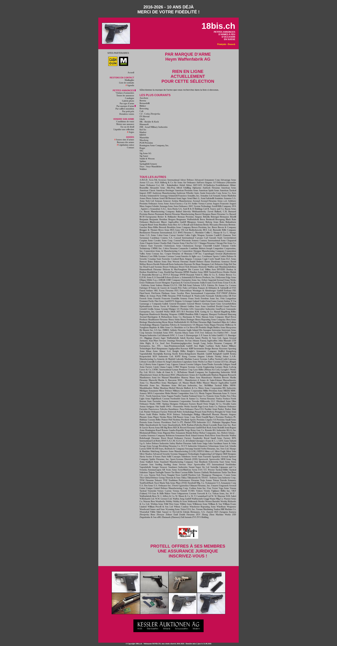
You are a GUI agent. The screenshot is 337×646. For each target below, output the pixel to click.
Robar (196, 433)
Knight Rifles (179, 351)
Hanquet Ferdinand (218, 314)
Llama (163, 367)
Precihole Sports (188, 419)
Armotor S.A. (230, 198)
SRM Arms (226, 459)
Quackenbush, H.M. (177, 425)
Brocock (162, 227)
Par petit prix (128, 111)
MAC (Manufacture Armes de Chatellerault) (191, 375)
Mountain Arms (220, 393)
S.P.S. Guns (224, 441)
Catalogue (130, 98)
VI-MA (191, 491)
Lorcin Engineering (205, 367)
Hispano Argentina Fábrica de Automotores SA (173, 325)
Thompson (206, 475)
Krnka (233, 354)
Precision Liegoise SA (206, 419)
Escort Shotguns (162, 282)
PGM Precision (146, 143)
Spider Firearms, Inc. (159, 459)
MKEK (226, 390)
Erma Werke (230, 280)
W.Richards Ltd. (147, 499)
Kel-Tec (143, 129)
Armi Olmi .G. (193, 198)
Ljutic (156, 367)
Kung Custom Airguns (193, 356)
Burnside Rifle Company (224, 230)
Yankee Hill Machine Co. (225, 509)
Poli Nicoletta (174, 419)
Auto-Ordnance (180, 206)
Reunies (208, 430)
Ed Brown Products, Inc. (203, 277)
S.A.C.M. (171, 441)
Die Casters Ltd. (196, 269)
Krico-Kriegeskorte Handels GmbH (195, 354)
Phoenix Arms (146, 417)
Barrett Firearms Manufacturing (179, 214)
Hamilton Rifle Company (196, 314)
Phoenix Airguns (228, 414)
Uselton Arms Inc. (197, 488)
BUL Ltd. (207, 230)
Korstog (167, 354)
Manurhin (144, 137)
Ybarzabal (144, 512)
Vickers (199, 491)
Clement (225, 246)
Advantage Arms (228, 180)
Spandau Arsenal (220, 456)
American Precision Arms (186, 190)
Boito (222, 222)
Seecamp (189, 448)
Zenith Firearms (187, 514)
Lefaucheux (176, 362)
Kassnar (184, 348)
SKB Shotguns (229, 454)
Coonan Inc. (158, 253)
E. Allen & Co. (208, 275)
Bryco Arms (163, 230)
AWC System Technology (199, 206)
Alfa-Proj (171, 188)
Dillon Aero (210, 269)
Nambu (177, 396)
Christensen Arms (172, 246)
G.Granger (187, 301)
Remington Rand (153, 430)
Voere (173, 493)
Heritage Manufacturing (150, 322)
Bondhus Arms (166, 224)
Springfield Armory (148, 164)
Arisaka (143, 195)
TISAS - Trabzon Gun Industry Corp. (218, 477)
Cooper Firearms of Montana (178, 253)
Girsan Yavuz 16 (161, 306)
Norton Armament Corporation (176, 401)
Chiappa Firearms (207, 243)
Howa (192, 327)
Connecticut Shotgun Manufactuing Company (203, 251)
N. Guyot (232, 393)
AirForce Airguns (204, 182)
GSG (191, 309)
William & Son (215, 504)
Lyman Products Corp (182, 369)
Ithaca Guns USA (190, 333)
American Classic (147, 190)
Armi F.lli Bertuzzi (167, 198)
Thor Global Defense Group (152, 477)
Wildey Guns (186, 504)
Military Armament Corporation (187, 390)
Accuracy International (168, 180)
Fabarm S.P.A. (199, 285)
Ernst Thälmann (147, 282)
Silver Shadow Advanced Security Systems (159, 454)
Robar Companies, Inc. (210, 433)
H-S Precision (187, 311)
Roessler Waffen (228, 435)
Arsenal (196, 201)
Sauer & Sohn (229, 443)
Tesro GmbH (181, 475)
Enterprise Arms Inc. (191, 280)
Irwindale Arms (160, 333)
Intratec (148, 333)
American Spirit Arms (209, 190)
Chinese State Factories (151, 246)
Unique (149, 488)
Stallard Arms (152, 462)
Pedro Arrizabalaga (185, 412)
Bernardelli (145, 103)
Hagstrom (144, 314)
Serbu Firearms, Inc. (210, 448)
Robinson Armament (175, 435)
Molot (167, 393)
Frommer (144, 301)
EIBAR (162, 280)
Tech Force (161, 475)
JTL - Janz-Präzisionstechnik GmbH (175, 346)
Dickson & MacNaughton (175, 269)
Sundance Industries (178, 467)
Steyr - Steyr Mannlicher (151, 166)
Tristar (216, 480)
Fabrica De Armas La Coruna (221, 285)
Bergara (172, 219)
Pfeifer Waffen (159, 414)
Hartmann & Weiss (192, 317)
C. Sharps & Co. (218, 232)
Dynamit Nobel (193, 275)
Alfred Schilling (183, 188)
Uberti (175, 485)
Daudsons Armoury (220, 261)
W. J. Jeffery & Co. (166, 496)
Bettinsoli (210, 219)
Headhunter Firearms (158, 319)
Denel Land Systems (152, 267)
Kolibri (221, 351)
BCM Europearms (148, 217)
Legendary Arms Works (193, 362)
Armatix (216, 195)
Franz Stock (194, 298)
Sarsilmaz (217, 443)
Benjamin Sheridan (158, 219)
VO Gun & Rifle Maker (159, 493)
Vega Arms (224, 488)
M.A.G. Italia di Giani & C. (162, 372)
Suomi (191, 467)
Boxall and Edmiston (193, 224)
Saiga (205, 443)
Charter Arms (178, 243)
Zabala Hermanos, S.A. (194, 512)
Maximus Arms (169, 385)
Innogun (207, 330)
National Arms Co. (197, 396)
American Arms (228, 188)
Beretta (143, 100)
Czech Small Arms (216, 259)
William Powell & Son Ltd (160, 506)
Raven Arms (154, 427)
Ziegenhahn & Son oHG (150, 517)
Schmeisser (203, 446)
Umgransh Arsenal (227, 485)
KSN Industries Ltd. (163, 356)
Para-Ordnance (187, 409)
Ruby (158, 441)
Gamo (214, 301)
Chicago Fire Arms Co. (226, 243)
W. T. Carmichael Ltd (201, 496)
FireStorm (155, 293)
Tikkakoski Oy (194, 477)
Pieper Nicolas (159, 417)
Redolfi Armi (223, 427)
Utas (209, 488)
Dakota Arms (160, 261)
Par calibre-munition (125, 109)
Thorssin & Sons (173, 477)
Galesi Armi (205, 301)
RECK (176, 427)
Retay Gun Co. (197, 430)
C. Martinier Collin (201, 232)
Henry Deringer (187, 319)
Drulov (226, 272)
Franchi (156, 298)
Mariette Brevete (221, 377)
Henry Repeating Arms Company (210, 319)
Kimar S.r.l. (165, 351)
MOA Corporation (155, 393)
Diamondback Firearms (150, 269)
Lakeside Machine (184, 359)
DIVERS (221, 269)
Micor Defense (165, 390)
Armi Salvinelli (207, 198)
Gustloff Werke (163, 311)
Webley (169, 501)
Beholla (206, 217)
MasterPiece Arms (158, 383)
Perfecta (210, 412)
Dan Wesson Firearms (178, 261)
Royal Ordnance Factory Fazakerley (185, 438)
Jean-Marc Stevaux (157, 340)
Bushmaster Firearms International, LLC (158, 232)
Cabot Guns (162, 235)
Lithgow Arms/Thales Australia (208, 364)
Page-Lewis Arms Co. (208, 406)
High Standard (214, 322)
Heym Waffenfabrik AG (179, 322)
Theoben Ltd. (194, 475)
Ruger (142, 148)
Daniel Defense (196, 261)
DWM (182, 275)
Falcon (194, 288)
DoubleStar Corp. (155, 272)
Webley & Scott (180, 501)
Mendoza (164, 388)
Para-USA (199, 409)
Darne (207, 261)
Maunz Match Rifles (192, 383)
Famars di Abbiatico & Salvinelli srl (215, 288)
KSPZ (177, 356)
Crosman (197, 259)
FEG (176, 290)
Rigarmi (166, 433)
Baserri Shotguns (203, 214)
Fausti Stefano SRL (149, 290)
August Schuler (152, 206)
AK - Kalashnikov (169, 185)
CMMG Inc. (156, 248)
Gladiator (174, 306)
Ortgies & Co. (215, 404)
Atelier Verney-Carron (201, 203)
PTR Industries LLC (201, 422)
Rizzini (189, 433)
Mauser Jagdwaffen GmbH (223, 383)
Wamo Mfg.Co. (216, 499)
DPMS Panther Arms (193, 272)
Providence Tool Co (170, 422)
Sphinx (143, 161)
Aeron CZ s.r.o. (147, 182)
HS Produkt (201, 327)
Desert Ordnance (170, 267)
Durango (175, 275)
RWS (163, 441)
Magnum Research (227, 375)
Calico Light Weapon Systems (199, 235)
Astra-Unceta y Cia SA (180, 203)
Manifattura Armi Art (150, 377)
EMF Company (173, 280)
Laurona (232, 359)
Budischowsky (195, 230)
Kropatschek (145, 356)
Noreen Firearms (207, 398)
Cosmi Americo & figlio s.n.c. (188, 256)
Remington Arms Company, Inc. (154, 145)
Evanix (208, 282)
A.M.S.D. (144, 180)
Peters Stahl (145, 414)
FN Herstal (144, 116)
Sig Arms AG (145, 153)
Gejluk (165, 304)
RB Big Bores (166, 427)
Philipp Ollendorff (202, 414)
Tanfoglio (159, 472)
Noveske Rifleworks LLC (204, 401)
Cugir (205, 259)
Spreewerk (203, 459)
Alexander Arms (157, 188)
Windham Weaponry (226, 506)
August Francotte (221, 203)
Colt (141, 111)
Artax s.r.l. (222, 201)
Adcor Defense (187, 180)
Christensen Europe (192, 246)
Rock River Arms (213, 435)
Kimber (143, 132)
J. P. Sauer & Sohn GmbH (211, 335)
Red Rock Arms (209, 427)
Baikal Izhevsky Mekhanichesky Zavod (194, 211)
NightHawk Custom (160, 398)
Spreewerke (214, 459)
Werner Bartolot (212, 501)
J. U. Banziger (229, 335)
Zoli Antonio (186, 517)
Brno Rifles (153, 227)
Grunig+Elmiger (168, 309)
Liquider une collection (124, 129)
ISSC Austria (175, 333)
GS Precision (183, 309)
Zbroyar (160, 514)
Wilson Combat (181, 506)
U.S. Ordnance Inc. (162, 485)
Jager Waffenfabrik (170, 338)
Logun (169, 367)
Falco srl (187, 288)
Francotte (166, 298)
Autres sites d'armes (124, 139)
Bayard (232, 214)
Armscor (167, 201)
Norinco (226, 398)
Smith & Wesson (147, 158)
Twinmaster (210, 483)
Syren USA (197, 470)
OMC (158, 404)
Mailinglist (130, 80)
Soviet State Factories (201, 456)
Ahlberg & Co (166, 182)
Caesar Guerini (176, 235)
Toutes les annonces (125, 95)
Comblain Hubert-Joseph (200, 248)
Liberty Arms (150, 364)
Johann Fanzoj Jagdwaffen (204, 340)
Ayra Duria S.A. (174, 209)
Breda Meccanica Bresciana (215, 224)
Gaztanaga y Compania (150, 304)
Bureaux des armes (126, 142)
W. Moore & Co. (182, 496)
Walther (143, 169)
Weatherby (160, 501)
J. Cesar (179, 335)
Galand (196, 301)
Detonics (194, 267)
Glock (142, 119)
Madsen (215, 375)
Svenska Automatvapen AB (152, 470)
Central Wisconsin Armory (186, 240)
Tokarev (158, 480)
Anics (196, 193)
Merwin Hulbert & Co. (186, 388)
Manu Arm (194, 377)
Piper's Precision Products (221, 417)
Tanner (167, 472)
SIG (141, 151)
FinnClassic (145, 293)
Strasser (163, 467)
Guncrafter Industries (205, 309)
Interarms (216, 330)
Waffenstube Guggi (200, 499)
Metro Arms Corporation (210, 388)
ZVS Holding (203, 517)
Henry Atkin (174, 319)
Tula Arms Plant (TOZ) (176, 483)
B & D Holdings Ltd (197, 209)
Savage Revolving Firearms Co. (166, 446)
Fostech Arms (146, 298)
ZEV (198, 514)
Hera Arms (231, 319)
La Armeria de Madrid (164, 359)
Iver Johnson (206, 333)
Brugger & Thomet (148, 230)
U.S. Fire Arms (146, 485)
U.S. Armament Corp (226, 483)
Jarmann (144, 340)
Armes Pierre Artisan (149, 198)
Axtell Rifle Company (221, 206)
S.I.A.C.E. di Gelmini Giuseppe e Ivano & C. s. (197, 441)
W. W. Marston (218, 496)
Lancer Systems (200, 359)
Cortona (170, 256)
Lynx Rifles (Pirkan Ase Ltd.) (206, 369)
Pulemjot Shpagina (221, 422)
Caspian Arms (146, 240)
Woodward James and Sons (152, 509)
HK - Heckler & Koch (149, 122)
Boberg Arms (212, 222)
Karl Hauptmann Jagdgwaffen (166, 348)
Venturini (152, 491)
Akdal (182, 185)
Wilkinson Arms (200, 504)
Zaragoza (223, 512)
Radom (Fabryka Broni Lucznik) (202, 425)
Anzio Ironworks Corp (210, 193)
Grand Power (229, 306)
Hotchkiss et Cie (181, 327)
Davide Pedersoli (160, 264)
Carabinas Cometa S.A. (161, 238)
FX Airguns (176, 301)
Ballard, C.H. (220, 211)
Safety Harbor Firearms (180, 443)
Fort (234, 296)
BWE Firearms (185, 232)
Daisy (150, 261)
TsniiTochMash (146, 483)
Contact (131, 147)
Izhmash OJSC (168, 335)
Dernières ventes (127, 114)
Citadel (216, 246)
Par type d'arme (127, 103)
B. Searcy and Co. (215, 209)
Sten (151, 464)
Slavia (142, 456)
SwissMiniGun (184, 470)
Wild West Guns (171, 504)
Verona (176, 491)
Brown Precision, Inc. (201, 227)
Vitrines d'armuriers (125, 93)
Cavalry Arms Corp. (163, 240)
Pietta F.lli (171, 417)
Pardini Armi (211, 409)
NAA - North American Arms (153, 396)
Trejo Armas (206, 480)
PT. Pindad (185, 422)
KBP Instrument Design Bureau (204, 348)
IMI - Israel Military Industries (154, 127)
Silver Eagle (220, 451)
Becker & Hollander (167, 217)
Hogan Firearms (217, 325)
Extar (225, 282)
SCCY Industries (189, 446)
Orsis (205, 404)
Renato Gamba (169, 430)
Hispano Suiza (202, 325)
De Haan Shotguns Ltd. (203, 264)
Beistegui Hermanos (220, 217)
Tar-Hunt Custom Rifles (182, 472)
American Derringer (165, 190)
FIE (234, 290)
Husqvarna (231, 327)
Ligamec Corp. (164, 364)
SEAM (155, 448)
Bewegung (220, 219)
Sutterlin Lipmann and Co (223, 467)
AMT (149, 193)
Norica (219, 398)
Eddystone (220, 277)
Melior (156, 388)
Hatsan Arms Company (213, 317)
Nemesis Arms (212, 396)
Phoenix (215, 414)
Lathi (225, 359)
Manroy (184, 377)
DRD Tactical (210, 272)
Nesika (223, 396)
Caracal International (184, 238)
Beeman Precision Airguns (190, 217)
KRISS (143, 135)
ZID (234, 514)
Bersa (202, 219)
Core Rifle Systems (157, 256)
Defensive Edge (221, 264)
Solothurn (186, 456)
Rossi (163, 438)
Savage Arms (145, 446)
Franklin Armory (179, 298)
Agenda (130, 85)
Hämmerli (144, 124)
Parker (221, 409)
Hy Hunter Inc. (147, 330)
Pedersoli (172, 412)
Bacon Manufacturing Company (159, 211)
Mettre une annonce (125, 124)
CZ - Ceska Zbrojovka (150, 114)
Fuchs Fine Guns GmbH (159, 301)
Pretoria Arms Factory (150, 422)
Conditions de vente (125, 121)
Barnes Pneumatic (156, 214)
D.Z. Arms (231, 259)
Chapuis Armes (152, 243)
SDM (148, 448)
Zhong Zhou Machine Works (216, 514)
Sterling (158, 464)
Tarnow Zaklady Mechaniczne (207, 472)
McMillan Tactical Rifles (216, 385)
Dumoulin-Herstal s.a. (152, 275)
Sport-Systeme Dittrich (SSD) (184, 459)
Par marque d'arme (126, 106)
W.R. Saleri (231, 496)
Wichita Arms (157, 504)
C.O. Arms (151, 235)
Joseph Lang (199, 343)
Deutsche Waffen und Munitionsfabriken (217, 267)
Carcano (199, 238)
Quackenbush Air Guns (156, 425)
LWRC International (161, 369)
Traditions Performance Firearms (183, 480)
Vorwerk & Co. (204, 493)
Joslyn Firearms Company (220, 343)
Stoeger (155, 467)
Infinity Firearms (178, 330)
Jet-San (188, 340)
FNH (179, 296)
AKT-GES (197, 185)
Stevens (182, 464)
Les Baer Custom (212, 362)
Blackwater (155, 222)
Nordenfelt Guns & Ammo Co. (184, 398)
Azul (185, 209)
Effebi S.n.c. (152, 280)
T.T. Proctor (208, 470)
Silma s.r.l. (209, 451)
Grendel (143, 309)
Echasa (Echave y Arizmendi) (178, 277)
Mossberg (144, 140)
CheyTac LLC (191, 243)
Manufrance (206, 377)
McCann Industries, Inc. (190, 385)
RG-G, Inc (231, 430)
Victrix (207, 491)
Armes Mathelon (228, 195)
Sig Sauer (144, 156)
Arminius (218, 198)
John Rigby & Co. (149, 343)
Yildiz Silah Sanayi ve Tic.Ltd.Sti (166, 512)
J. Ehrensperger (191, 335)
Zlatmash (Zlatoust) (171, 517)
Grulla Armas (154, 309)
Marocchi (153, 380)
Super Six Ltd (202, 467)
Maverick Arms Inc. (150, 385)
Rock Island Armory (195, 435)
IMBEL (166, 330)
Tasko (224, 472)
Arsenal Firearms (209, 201)
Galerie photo (128, 101)
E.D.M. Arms (146, 277)
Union (142, 488)
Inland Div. (197, 330)
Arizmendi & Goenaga (157, 195)
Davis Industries (176, 264)
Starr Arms (224, 462)
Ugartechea (184, 485)
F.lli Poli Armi (185, 285)
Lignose (174, 364)
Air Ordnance (189, 182)
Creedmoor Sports (210, 256)
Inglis (189, 330)
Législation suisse (126, 145)
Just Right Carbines (204, 346)
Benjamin (144, 219)
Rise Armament (178, 433)
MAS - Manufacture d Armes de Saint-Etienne (200, 380)
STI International (215, 464)
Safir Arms (197, 443)
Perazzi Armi (200, 412)
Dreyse (219, 272)
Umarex (214, 485)
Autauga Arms (166, 206)
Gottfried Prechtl (214, 306)
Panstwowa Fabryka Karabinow (163, 409)
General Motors (194, 304)
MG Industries (229, 388)
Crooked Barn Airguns (181, 259)
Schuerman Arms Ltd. (218, 446)
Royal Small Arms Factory (217, 438)
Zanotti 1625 (212, 512)
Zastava (232, 512)
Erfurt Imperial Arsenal (213, 280)
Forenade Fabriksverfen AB (218, 296)
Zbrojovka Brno (147, 514)
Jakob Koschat (187, 338)
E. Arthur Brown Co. (226, 275)
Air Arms (178, 182)
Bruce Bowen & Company (224, 227)
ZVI (194, 517)
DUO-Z (166, 275)
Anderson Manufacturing (164, 193)
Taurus (152, 475)
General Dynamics (177, 304)
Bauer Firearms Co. (220, 214)
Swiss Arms (171, 470)
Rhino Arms (156, 433)
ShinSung (154, 451)
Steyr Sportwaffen (196, 464)
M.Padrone (182, 372)
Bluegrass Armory (195, 222)
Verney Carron (164, 491)
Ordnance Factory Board (190, 404)
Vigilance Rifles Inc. (220, 491)
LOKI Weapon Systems (184, 367)
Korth (175, 354)
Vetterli (183, 491)
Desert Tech (184, 267)
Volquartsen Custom (186, 493)
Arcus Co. (226, 193)
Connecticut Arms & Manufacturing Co (162, 251)
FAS (234, 288)
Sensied (197, 448)
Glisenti (183, 306)
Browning (144, 108)
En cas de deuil (128, 127)
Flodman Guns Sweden (172, 293)
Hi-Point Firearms (198, 322)
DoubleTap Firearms (173, 272)
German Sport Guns (211, 304)
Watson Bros (149, 501)
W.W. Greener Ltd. (163, 499)
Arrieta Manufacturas (182, 201)
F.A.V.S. (174, 285)
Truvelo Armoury (228, 480)
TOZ (165, 480)
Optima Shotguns (170, 404)
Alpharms (196, 188)
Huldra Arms (219, 327)
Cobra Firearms (170, 248)
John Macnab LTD (227, 340)
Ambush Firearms (211, 188)
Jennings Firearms (175, 340)
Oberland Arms (223, 401)
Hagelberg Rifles (228, 311)
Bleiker (143, 106)
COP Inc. (197, 253)
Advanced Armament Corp (207, 180)
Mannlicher (175, 377)
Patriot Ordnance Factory (155, 412)
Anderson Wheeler (184, 193)
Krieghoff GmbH (221, 354)
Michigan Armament (149, 390)
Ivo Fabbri (219, 333)
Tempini (170, 475)
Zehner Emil (172, 514)
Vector (215, 488)
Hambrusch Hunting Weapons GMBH (166, 314)
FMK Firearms (169, 296)
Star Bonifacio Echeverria (206, 462)
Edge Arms (231, 277)
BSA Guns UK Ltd (179, 230)
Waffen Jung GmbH (182, 499)
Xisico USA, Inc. (188, 509)
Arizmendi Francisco (177, 195)
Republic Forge (183, 430)
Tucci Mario (159, 483)
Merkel (172, 388)
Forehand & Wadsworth (193, 296)
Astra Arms (163, 203)
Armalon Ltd (206, 195)
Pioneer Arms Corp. (186, 417)
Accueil (131, 72)
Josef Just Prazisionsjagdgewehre (176, 343)
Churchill (207, 246)
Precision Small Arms (226, 419)
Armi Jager (181, 198)
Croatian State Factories (159, 259)
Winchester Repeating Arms (203, 506)
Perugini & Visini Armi (225, 412)
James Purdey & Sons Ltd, (208, 338)
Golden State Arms (197, 306)
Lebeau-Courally (147, 362)
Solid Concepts (174, 456)
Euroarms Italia (197, 282)
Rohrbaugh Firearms (150, 438)
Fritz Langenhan (228, 298)
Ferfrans (228, 290)
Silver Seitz (231, 451)
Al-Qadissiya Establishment (216, 185)
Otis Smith (160, 406)
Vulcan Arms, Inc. (220, 493)
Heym (164, 322)
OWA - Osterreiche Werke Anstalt (181, 406)
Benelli (233, 217)
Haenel (217, 311)
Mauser (206, 383)
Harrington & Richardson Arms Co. (164, 317)
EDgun (143, 280)
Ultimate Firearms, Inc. (199, 485)
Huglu (210, 327)
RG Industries (219, 430)
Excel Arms (217, 282)
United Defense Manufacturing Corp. (171, 488)
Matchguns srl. (174, 383)
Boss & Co (178, 224)
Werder (201, 501)
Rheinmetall (145, 433)
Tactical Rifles (222, 470)
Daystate (188, 264)
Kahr (218, 346)
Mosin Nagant (205, 393)
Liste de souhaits (127, 83)
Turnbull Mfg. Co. (196, 483)
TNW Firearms (147, 480)
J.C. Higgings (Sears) (150, 338)
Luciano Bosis (221, 367)
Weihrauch (192, 501)
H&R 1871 (176, 311)
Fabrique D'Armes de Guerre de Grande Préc (161, 288)
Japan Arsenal (229, 338)
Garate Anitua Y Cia (226, 301)
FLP (218, 293)
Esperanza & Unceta (180, 282)
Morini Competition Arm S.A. (184, 393)
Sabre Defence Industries (157, 443)
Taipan (151, 472)
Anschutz (144, 98)
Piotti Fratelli (202, 417)
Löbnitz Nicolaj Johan (217, 356)
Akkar (189, 185)
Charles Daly (165, 243)
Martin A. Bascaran (167, 380)
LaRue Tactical (215, 359)
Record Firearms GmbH (191, 427)
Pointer (164, 419)
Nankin (184, 396)
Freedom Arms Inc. (210, 298)
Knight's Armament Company (202, 351)
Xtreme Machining (204, 509)
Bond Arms (153, 224)
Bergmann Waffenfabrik (187, 219)
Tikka (184, 477)
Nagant (170, 396)
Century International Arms (213, 240)
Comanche (183, 248)
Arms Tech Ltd (147, 201)
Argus (131, 132)
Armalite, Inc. (193, 195)
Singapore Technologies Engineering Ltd (196, 454)
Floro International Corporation (200, 293)
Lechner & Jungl (163, 362)
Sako (210, 443)
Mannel (165, 377)
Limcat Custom (186, 364)
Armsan (158, 201)
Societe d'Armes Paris (156, 456)
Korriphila (158, 354)
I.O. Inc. (158, 330)
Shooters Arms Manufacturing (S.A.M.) (178, 451)
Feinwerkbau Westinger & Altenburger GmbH (201, 290)
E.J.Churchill (158, 277)
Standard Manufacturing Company (176, 462)
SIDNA (200, 451)
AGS (157, 182)
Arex (234, 193)
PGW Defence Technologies (180, 414)
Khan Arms (152, 351)
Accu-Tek (153, 180)
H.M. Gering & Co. (204, 311)
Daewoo (143, 261)
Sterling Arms (170, 464)
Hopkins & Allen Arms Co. (161, 327)
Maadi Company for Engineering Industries (209, 372)
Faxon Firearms (166, 290)
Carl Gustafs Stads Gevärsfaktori (220, 238)
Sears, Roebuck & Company (171, 448)
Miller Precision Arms (213, 390)
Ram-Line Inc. (224, 425)
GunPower (220, 309)
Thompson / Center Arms (224, 475)
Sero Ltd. (224, 448)
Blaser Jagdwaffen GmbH (173, 222)
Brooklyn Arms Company (179, 227)
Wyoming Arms (173, 509)
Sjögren (218, 454)
